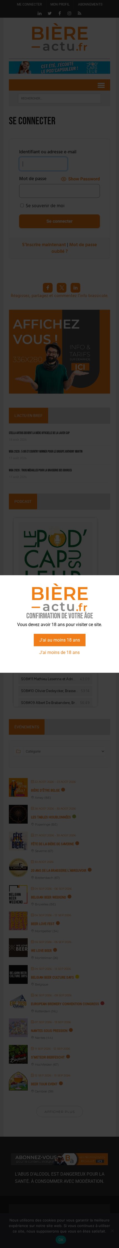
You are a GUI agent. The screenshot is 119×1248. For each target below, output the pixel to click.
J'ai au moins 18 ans (59, 640)
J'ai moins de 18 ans (59, 652)
